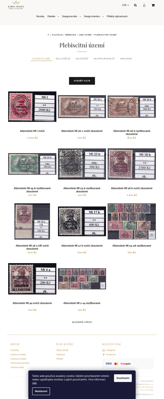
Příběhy (59, 359)
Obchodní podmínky (20, 363)
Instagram (110, 350)
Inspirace (60, 354)
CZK (124, 5)
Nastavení (41, 391)
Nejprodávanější (104, 58)
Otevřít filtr (82, 81)
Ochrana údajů (17, 367)
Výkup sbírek (62, 350)
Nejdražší (82, 58)
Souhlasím (122, 378)
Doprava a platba (18, 359)
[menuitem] (40, 16)
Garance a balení (18, 354)
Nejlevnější (63, 58)
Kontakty (15, 350)
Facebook (111, 354)
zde (34, 383)
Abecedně (126, 58)
